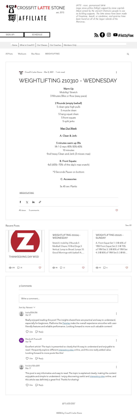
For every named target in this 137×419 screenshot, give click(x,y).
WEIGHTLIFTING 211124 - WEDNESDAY (66, 236)
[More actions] (116, 72)
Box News (35, 54)
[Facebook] (102, 34)
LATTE (44, 7)
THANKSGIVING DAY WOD (24, 256)
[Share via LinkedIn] (33, 202)
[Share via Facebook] (20, 202)
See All (128, 225)
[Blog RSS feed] (96, 35)
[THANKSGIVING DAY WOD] (25, 241)
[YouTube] (115, 34)
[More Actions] (116, 313)
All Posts (9, 54)
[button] (70, 45)
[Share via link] (40, 202)
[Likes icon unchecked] (27, 331)
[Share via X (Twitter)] (27, 202)
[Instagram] (108, 34)
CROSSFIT (27, 7)
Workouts (22, 54)
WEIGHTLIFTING (52, 54)
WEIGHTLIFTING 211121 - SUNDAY (109, 236)
